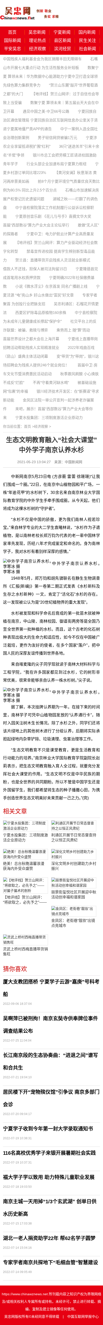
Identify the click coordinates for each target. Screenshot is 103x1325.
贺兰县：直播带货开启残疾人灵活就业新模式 (52, 260)
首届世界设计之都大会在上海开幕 (31, 339)
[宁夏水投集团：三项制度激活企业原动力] (25, 825)
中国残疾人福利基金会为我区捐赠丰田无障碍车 (42, 59)
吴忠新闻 (37, 32)
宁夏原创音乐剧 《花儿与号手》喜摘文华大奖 (53, 216)
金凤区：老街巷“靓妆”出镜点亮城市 (73, 923)
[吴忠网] (30, 10)
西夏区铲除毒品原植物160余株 (40, 312)
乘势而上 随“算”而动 (73, 330)
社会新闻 (87, 48)
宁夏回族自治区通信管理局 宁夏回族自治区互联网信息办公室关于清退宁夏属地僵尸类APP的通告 (50, 120)
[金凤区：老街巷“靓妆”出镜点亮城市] (73, 911)
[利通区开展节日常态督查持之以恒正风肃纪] (73, 825)
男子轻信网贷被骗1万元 (57, 137)
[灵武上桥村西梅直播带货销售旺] (25, 939)
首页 (12, 32)
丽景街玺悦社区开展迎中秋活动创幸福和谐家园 (73, 894)
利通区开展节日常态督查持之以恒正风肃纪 (73, 837)
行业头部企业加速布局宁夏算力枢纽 (56, 164)
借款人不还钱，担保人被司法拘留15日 (35, 269)
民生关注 (87, 40)
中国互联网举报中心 (83, 1317)
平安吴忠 (12, 48)
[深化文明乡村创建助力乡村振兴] (73, 854)
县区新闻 (62, 40)
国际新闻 (12, 40)
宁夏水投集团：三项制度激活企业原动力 (49, 417)
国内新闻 (87, 32)
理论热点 (37, 40)
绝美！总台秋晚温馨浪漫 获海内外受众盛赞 (23, 866)
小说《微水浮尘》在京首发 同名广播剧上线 (51, 286)
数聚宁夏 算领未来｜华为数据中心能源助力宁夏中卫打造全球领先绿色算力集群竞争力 (51, 76)
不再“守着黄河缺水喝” (51, 382)
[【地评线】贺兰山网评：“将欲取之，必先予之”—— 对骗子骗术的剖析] (25, 885)
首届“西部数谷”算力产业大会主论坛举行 (36, 225)
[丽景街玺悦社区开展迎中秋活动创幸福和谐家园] (73, 882)
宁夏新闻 (62, 32)
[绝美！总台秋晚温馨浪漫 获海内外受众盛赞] (25, 854)
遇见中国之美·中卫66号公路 (46, 111)
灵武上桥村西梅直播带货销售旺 (25, 951)
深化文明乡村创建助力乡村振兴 (73, 866)
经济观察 (37, 48)
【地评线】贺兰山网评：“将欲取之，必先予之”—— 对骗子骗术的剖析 (25, 900)
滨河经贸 (62, 48)
